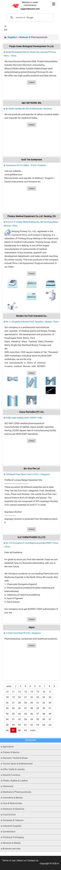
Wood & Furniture (11, 775)
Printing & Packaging (13, 837)
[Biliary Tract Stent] (12, 400)
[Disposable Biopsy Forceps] (51, 390)
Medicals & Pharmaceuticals (17, 792)
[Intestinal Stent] (31, 399)
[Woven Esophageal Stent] (12, 378)
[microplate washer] (31, 282)
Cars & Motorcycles (12, 803)
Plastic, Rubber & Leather (15, 780)
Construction (9, 831)
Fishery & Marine (11, 752)
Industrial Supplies (12, 826)
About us (21, 860)
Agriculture (8, 746)
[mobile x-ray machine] (51, 294)
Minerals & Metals (12, 843)
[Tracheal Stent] (51, 380)
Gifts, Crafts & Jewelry (14, 769)
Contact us (33, 860)
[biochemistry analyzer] (31, 294)
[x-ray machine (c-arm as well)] (12, 306)
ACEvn (55, 863)
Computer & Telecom (13, 820)
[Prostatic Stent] (31, 382)
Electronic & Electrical (13, 809)
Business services (11, 848)
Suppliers (12, 37)
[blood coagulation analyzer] (12, 282)
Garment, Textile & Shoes (15, 758)
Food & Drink (9, 814)
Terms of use (8, 860)
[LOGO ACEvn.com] (26, 5)
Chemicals (8, 786)
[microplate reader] (51, 282)
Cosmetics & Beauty (13, 797)
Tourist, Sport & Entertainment (18, 763)
